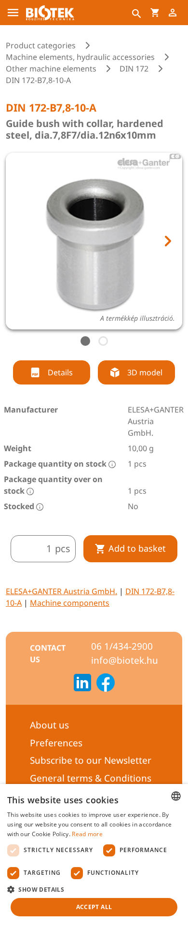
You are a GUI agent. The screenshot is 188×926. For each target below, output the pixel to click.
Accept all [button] (94, 907)
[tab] (85, 341)
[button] (94, 889)
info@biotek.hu (124, 660)
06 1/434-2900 (122, 646)
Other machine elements (51, 68)
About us (49, 725)
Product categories (41, 45)
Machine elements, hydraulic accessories (80, 57)
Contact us (48, 653)
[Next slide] (167, 241)
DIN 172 (134, 68)
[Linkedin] (82, 684)
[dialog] (94, 855)
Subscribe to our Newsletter (90, 760)
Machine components (69, 603)
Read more (87, 834)
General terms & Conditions (90, 778)
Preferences (56, 743)
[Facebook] (105, 684)
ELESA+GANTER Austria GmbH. (61, 591)
